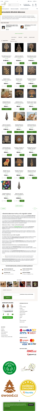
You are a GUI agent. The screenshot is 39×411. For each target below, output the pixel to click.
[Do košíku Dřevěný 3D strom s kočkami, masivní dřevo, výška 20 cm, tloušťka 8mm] (22, 178)
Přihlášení (2, 329)
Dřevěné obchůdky (23, 306)
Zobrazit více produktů (18, 33)
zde (9, 406)
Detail (6, 109)
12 (36, 208)
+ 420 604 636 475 (8, 311)
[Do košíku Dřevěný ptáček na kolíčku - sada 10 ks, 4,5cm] (9, 201)
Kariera (21, 317)
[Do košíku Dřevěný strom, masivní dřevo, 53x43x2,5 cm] (22, 86)
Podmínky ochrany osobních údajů (6, 336)
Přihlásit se (8, 297)
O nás (2, 1)
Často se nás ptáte (23, 320)
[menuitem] (5, 9)
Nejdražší (25, 37)
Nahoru (3, 208)
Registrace (3, 330)
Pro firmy (6, 1)
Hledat (20, 4)
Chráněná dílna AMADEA (23, 311)
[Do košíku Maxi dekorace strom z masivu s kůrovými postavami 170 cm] (9, 63)
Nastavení (7, 408)
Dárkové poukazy (22, 312)
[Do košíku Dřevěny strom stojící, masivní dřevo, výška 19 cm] (34, 109)
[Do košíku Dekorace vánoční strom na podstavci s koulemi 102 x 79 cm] (22, 63)
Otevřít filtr (5, 40)
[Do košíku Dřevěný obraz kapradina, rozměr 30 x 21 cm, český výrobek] (9, 86)
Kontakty (21, 308)
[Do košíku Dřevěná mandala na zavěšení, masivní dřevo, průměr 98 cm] (34, 86)
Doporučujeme (13, 37)
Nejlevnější (20, 37)
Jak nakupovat (22, 309)
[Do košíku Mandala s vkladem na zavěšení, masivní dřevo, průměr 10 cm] (22, 155)
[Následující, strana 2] (35, 208)
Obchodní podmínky (4, 335)
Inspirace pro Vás (22, 314)
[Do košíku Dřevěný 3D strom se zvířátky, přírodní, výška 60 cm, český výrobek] (34, 155)
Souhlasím (31, 404)
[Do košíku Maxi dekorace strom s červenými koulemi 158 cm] (34, 63)
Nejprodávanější (31, 37)
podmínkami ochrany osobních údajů (26, 294)
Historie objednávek (4, 332)
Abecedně (13, 39)
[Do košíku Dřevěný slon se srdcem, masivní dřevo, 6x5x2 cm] (9, 178)
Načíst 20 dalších (19, 205)
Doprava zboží (3, 333)
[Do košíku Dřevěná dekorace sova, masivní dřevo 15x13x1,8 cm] (9, 155)
